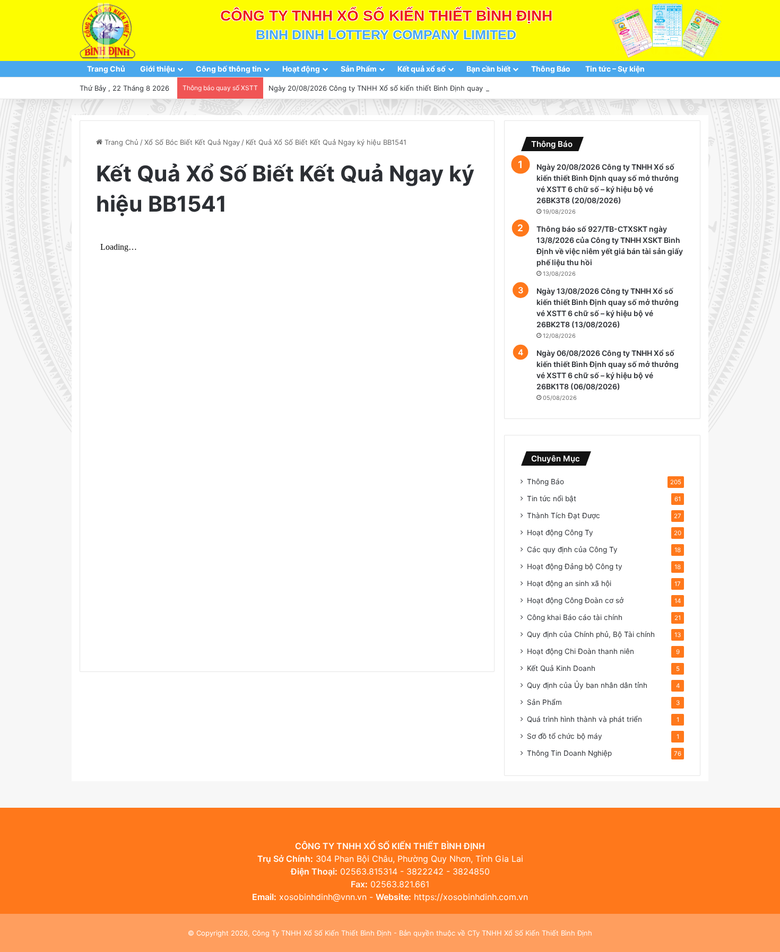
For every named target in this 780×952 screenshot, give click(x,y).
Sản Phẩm (359, 68)
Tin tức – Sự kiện (615, 68)
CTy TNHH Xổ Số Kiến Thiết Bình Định (529, 933)
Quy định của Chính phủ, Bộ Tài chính (591, 634)
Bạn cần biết (488, 68)
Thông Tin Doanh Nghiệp (569, 753)
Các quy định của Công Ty (572, 549)
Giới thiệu (157, 68)
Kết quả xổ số (421, 68)
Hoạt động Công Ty (560, 532)
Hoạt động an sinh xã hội (569, 583)
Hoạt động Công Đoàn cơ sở (575, 600)
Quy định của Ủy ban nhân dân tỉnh (587, 685)
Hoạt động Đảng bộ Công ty (574, 566)
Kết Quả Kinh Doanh (561, 668)
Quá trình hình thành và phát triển (584, 719)
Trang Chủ (106, 68)
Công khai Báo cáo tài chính (574, 617)
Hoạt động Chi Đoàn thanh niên (580, 651)
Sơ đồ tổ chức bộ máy (564, 736)
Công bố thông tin (229, 68)
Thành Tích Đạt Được (563, 515)
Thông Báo (550, 68)
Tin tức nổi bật (551, 498)
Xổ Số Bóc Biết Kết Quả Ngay (192, 142)
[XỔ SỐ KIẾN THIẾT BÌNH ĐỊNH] (107, 30)
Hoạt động (301, 68)
